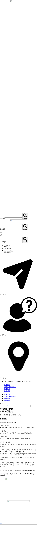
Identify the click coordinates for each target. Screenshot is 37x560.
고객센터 (7, 391)
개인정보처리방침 (10, 387)
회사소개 (7, 385)
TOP (1, 404)
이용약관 (7, 389)
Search (2, 218)
